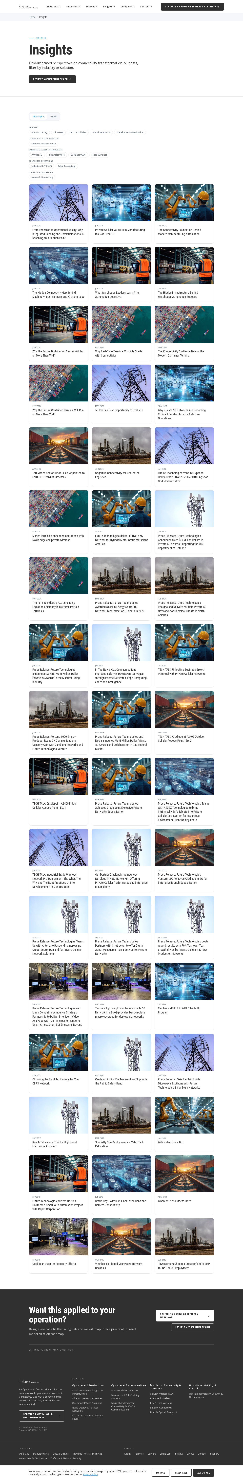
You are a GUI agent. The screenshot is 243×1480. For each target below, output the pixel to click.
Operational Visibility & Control (202, 1387)
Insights (107, 6)
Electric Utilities (77, 132)
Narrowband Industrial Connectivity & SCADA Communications (123, 1406)
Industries (72, 6)
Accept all (203, 1472)
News (53, 116)
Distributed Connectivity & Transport (165, 1387)
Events (190, 1453)
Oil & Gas (58, 132)
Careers (152, 1453)
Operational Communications (128, 1385)
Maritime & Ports (101, 132)
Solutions (52, 6)
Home (32, 16)
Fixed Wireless (99, 154)
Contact (144, 6)
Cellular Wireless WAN (162, 1393)
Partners (139, 1453)
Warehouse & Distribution (130, 132)
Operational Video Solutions (87, 1403)
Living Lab (165, 1453)
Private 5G (36, 154)
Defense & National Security (66, 1458)
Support (214, 1453)
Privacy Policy (90, 1474)
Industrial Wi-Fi (57, 154)
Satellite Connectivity (161, 1407)
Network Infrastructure (43, 143)
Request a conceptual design (50, 79)
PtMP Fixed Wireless (161, 1403)
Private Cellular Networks (124, 1390)
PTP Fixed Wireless (160, 1398)
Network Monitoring (42, 177)
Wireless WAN (78, 154)
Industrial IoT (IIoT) (41, 165)
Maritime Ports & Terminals (87, 1453)
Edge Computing (67, 165)
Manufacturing (39, 132)
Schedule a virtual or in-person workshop (190, 6)
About (127, 1453)
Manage (160, 1472)
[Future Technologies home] (29, 7)
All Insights (38, 116)
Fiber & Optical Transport (163, 1412)
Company (126, 6)
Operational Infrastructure (88, 1385)
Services (90, 6)
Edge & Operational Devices (87, 1398)
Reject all (181, 1472)
